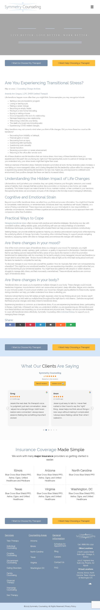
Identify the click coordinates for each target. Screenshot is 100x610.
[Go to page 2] (49, 430)
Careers (57, 557)
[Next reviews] (91, 408)
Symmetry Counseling (50, 373)
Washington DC (37, 568)
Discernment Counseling (12, 562)
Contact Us (59, 562)
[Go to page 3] (51, 430)
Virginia (33, 562)
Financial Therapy (11, 581)
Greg (12, 393)
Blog (56, 551)
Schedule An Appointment (60, 545)
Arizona (33, 541)
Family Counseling (12, 574)
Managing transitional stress (16, 223)
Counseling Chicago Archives (28, 89)
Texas (33, 557)
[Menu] (92, 7)
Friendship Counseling (12, 589)
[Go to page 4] (53, 429)
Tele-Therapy (13, 541)
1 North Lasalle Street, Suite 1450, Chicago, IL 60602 (86, 554)
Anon (56, 393)
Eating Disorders (14, 568)
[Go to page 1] (46, 430)
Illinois (33, 546)
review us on (56, 383)
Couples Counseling (12, 554)
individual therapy (68, 312)
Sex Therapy (12, 595)
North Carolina (36, 552)
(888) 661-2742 (88, 544)
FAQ (56, 568)
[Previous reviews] (8, 408)
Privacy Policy (70, 606)
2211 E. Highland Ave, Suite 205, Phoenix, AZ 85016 (85, 563)
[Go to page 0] (43, 429)
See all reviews (41, 383)
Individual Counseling (12, 547)
